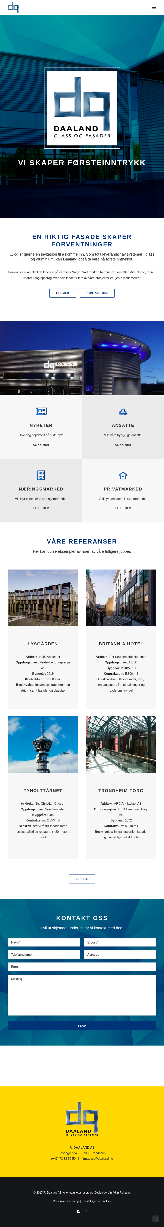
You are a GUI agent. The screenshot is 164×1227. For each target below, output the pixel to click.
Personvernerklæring (66, 1201)
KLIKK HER (41, 444)
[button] (154, 7)
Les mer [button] (62, 293)
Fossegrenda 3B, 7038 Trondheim (82, 1153)
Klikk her (123, 444)
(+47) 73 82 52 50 (63, 1158)
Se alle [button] (82, 878)
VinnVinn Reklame (119, 1192)
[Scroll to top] (155, 1218)
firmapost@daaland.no (97, 1158)
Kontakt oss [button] (97, 293)
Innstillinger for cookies (97, 1201)
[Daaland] (13, 7)
